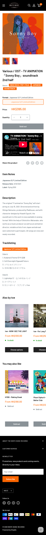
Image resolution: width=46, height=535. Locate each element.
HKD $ (6, 491)
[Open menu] (3, 5)
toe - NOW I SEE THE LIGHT (16, 331)
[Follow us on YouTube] (18, 503)
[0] (38, 5)
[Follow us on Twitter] (9, 503)
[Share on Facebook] (28, 163)
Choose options (17, 350)
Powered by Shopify (9, 530)
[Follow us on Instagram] (13, 503)
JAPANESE (37, 85)
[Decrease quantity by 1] (14, 117)
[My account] (34, 5)
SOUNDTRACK (9, 89)
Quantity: (6, 117)
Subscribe (10, 479)
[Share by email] (42, 163)
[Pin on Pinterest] (32, 163)
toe (13, 297)
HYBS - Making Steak (13, 397)
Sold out (23, 126)
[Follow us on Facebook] (4, 503)
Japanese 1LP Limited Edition (15, 249)
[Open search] (29, 5)
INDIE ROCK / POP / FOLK (20, 85)
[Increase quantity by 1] (27, 117)
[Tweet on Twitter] (37, 163)
